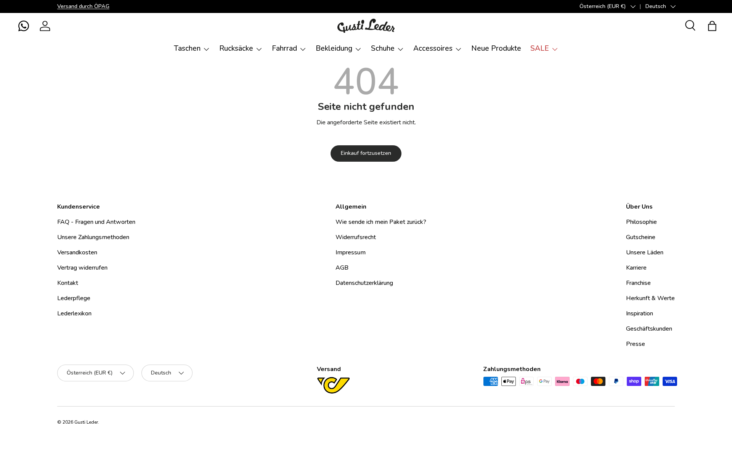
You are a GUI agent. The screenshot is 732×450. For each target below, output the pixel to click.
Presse (635, 344)
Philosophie (641, 222)
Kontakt (67, 283)
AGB (342, 268)
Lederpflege (73, 298)
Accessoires (433, 48)
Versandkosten (77, 252)
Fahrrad (284, 48)
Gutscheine (640, 237)
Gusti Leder (86, 422)
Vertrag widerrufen (82, 268)
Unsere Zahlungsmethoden (93, 237)
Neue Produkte (496, 48)
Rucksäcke (236, 48)
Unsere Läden (644, 252)
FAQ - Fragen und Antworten (96, 222)
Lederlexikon (74, 313)
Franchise (638, 283)
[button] (23, 26)
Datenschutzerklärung (364, 283)
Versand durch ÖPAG (83, 6)
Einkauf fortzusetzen (366, 153)
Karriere (636, 268)
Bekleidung (334, 48)
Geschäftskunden (649, 329)
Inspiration (639, 313)
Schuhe (383, 48)
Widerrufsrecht (356, 237)
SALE (539, 48)
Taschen (187, 48)
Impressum (351, 252)
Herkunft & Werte (650, 298)
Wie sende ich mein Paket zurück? (381, 222)
